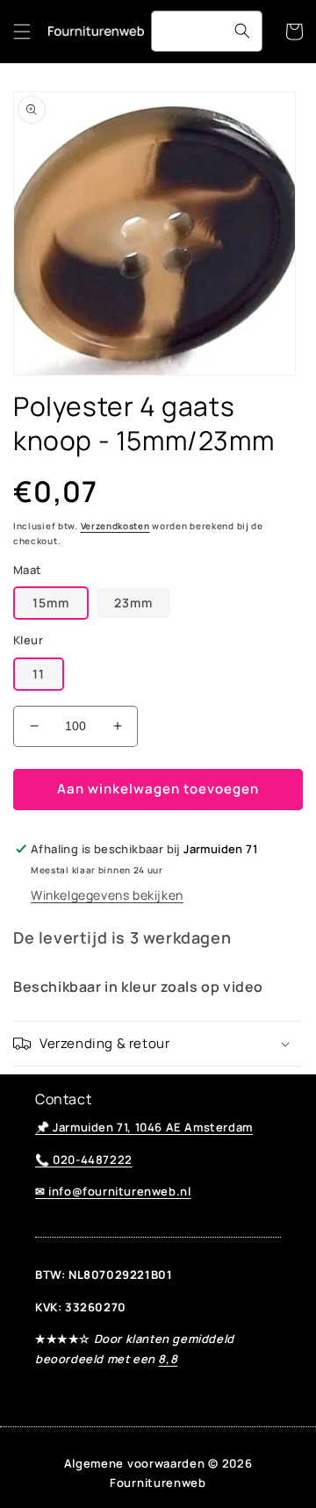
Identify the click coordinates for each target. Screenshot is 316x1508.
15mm (50, 602)
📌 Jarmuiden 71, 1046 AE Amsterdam (144, 1127)
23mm (133, 602)
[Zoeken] (242, 30)
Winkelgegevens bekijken (107, 895)
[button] (22, 31)
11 (38, 673)
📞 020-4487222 (84, 1159)
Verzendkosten (115, 526)
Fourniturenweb (158, 1482)
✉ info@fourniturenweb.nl (112, 1191)
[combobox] (207, 31)
